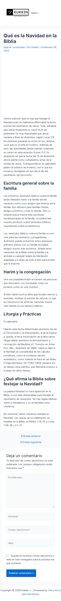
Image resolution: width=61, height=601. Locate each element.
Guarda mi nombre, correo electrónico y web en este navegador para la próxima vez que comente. (30, 559)
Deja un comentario (14, 47)
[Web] (30, 543)
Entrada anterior (31, 436)
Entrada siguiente (30, 442)
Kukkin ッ (35, 13)
